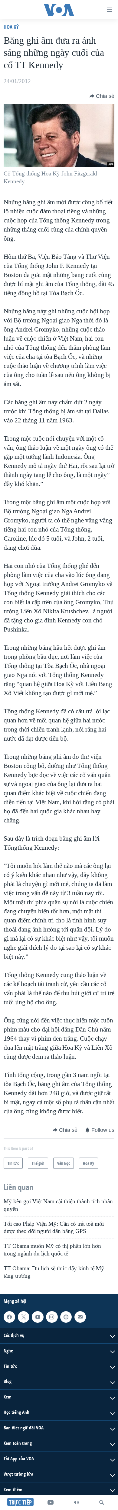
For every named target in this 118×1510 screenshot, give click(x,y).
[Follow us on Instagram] (51, 1317)
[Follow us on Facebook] (9, 1317)
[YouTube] (50, 1502)
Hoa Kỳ (11, 26)
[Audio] (76, 1502)
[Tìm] (102, 1502)
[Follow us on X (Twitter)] (23, 1317)
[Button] (102, 96)
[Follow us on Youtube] (37, 1317)
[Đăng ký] (80, 1317)
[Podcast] (66, 1317)
